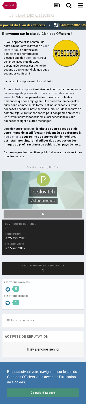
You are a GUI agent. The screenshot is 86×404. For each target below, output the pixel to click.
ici (51, 81)
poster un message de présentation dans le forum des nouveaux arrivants (43, 93)
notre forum (31, 57)
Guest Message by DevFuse (43, 167)
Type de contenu (21, 320)
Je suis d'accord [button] (43, 392)
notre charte (12, 136)
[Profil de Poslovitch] (43, 214)
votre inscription (22, 89)
